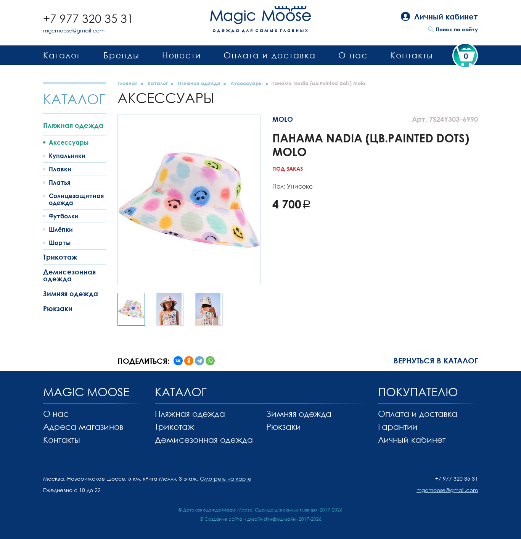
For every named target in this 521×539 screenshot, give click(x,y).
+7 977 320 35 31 (88, 18)
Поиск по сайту (457, 29)
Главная (127, 83)
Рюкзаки (57, 308)
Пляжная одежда (73, 125)
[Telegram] (199, 360)
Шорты (60, 243)
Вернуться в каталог (436, 360)
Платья (59, 182)
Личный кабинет (411, 439)
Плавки (60, 169)
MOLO (282, 119)
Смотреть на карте (225, 478)
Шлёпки (61, 229)
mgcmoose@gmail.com (74, 30)
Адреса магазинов (83, 426)
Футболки (64, 216)
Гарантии (398, 426)
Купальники (67, 156)
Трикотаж (60, 257)
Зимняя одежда (70, 293)
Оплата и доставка (270, 55)
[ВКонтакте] (178, 360)
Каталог (62, 55)
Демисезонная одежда (69, 275)
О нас (353, 55)
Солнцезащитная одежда (76, 199)
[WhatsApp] (210, 360)
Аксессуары (68, 142)
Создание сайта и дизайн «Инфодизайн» (250, 519)
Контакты (411, 55)
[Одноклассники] (188, 360)
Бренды (121, 55)
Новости (181, 55)
